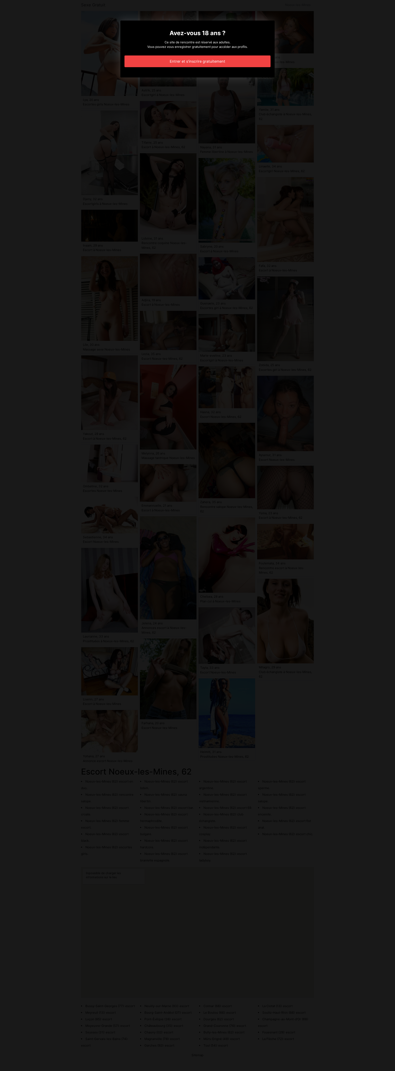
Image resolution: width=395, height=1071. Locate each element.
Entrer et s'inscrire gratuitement (197, 61)
